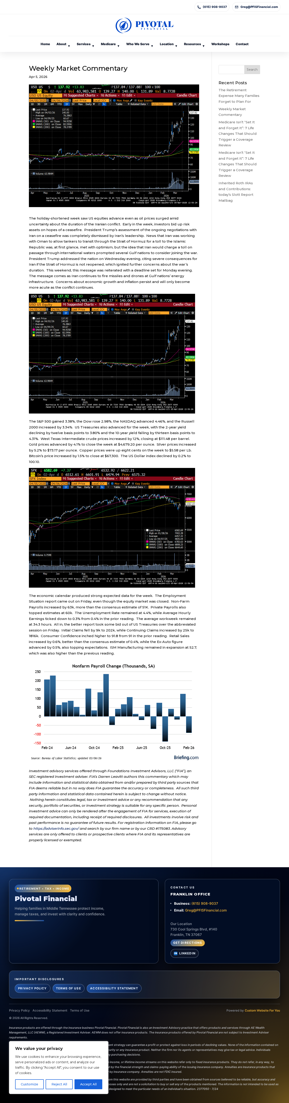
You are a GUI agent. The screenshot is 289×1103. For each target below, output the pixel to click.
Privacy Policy (32, 988)
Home (45, 44)
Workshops (220, 44)
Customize (29, 1084)
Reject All (59, 1084)
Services (85, 45)
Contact (242, 44)
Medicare (110, 45)
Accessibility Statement (114, 988)
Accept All (88, 1084)
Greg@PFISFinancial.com (259, 7)
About (63, 45)
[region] (58, 1067)
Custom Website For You (262, 1010)
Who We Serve (139, 45)
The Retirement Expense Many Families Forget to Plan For (239, 96)
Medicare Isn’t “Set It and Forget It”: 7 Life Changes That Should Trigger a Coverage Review (238, 133)
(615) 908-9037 (215, 7)
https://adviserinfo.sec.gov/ (56, 828)
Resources (194, 45)
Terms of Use (68, 988)
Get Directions (187, 942)
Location (168, 45)
